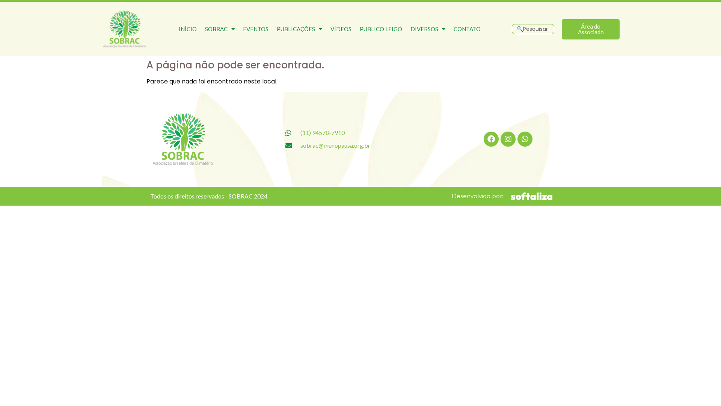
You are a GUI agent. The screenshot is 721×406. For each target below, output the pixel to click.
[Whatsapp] (524, 139)
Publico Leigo (381, 29)
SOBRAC (216, 29)
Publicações (296, 29)
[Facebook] (491, 139)
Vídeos (340, 29)
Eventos (255, 29)
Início (188, 29)
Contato (467, 29)
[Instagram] (508, 139)
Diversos (424, 29)
